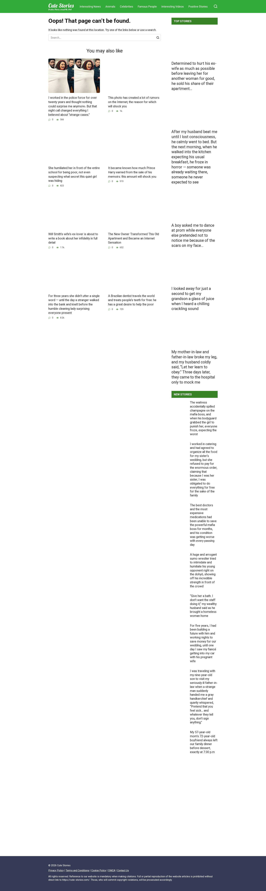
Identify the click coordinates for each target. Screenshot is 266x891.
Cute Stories (61, 5)
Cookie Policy (98, 870)
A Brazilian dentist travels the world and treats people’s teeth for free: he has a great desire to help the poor (132, 300)
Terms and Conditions (77, 870)
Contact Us (123, 870)
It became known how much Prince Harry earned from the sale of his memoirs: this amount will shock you (132, 172)
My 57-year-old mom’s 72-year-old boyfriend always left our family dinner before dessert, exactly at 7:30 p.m (203, 742)
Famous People (147, 6)
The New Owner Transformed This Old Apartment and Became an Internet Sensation (133, 238)
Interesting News (90, 6)
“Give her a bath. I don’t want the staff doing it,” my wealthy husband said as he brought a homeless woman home (203, 606)
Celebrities (126, 6)
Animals (110, 6)
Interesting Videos (172, 6)
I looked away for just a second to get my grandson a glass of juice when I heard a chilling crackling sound (192, 298)
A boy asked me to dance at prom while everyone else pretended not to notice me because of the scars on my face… (193, 235)
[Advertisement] (194, 815)
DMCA (111, 870)
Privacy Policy (56, 870)
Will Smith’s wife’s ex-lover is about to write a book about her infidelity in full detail (73, 238)
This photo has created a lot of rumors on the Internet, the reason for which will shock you (133, 102)
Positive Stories (198, 6)
